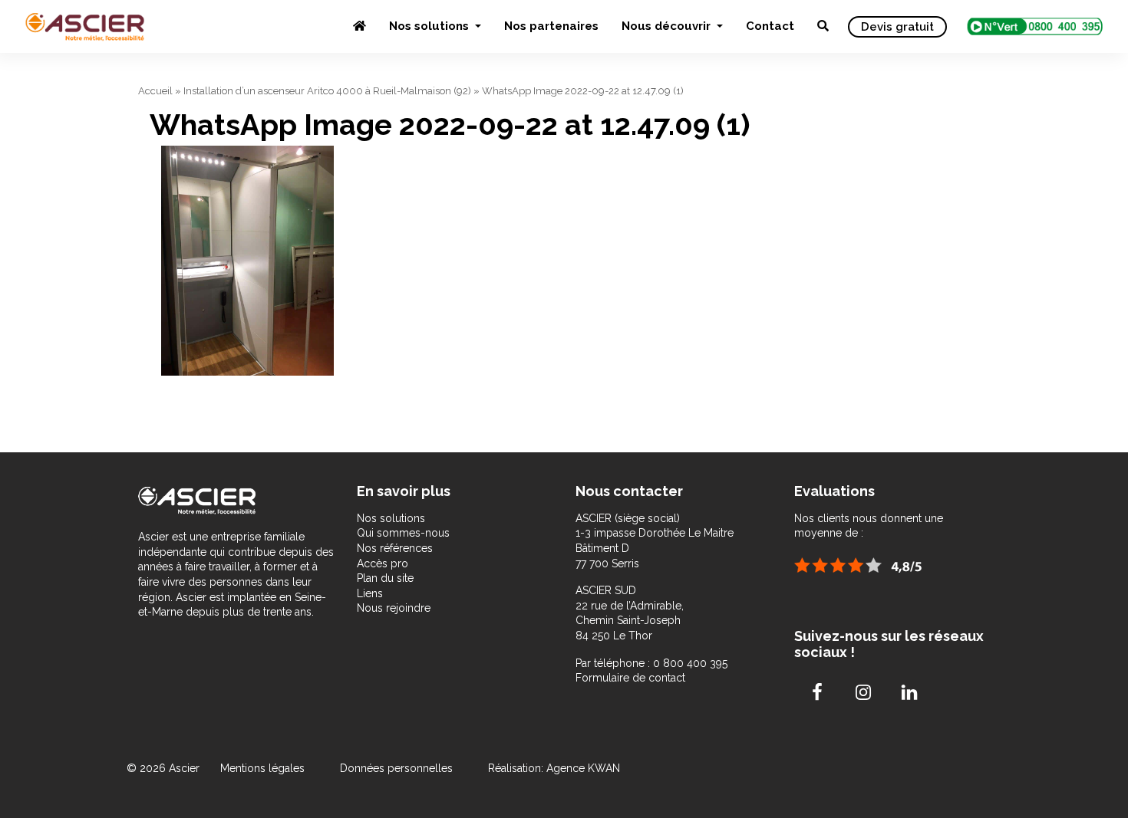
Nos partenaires (551, 26)
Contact (770, 26)
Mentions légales (264, 768)
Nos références (395, 548)
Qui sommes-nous (403, 533)
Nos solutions (430, 26)
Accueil (155, 91)
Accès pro (382, 563)
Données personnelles (396, 768)
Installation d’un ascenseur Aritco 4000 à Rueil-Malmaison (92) (327, 91)
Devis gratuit (897, 27)
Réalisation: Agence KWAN (554, 768)
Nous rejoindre (393, 608)
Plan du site (385, 578)
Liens (370, 593)
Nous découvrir (668, 26)
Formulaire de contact (630, 678)
